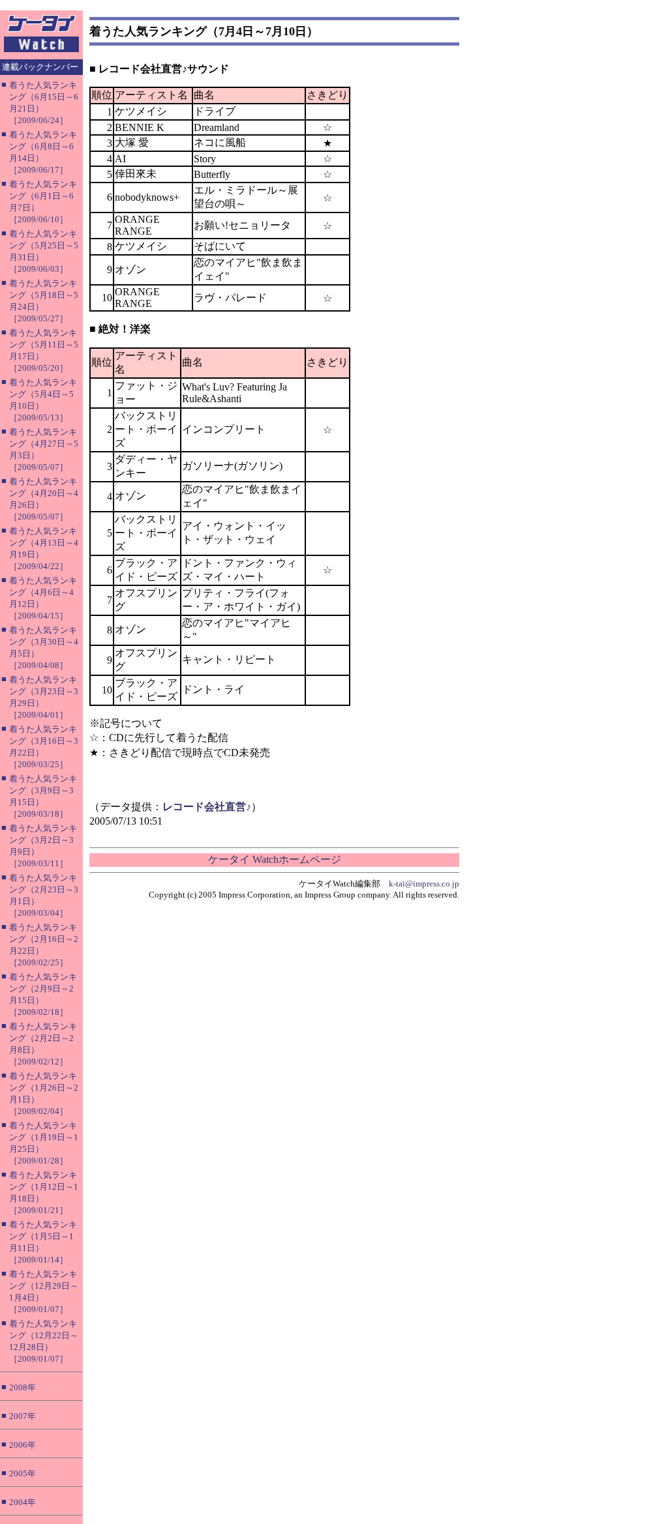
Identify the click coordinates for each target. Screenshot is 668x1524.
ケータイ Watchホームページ (274, 859)
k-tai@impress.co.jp (424, 883)
